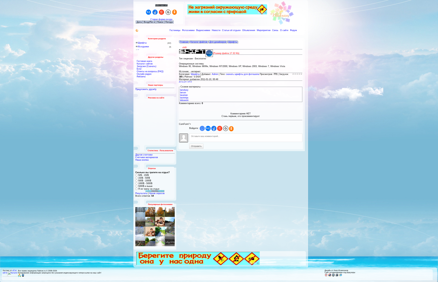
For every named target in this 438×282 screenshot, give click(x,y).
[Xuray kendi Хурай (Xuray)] (160, 231)
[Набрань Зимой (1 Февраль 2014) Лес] (140, 231)
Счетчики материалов (146, 157)
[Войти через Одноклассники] (174, 12)
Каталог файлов (198, 42)
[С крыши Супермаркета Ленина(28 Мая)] (160, 212)
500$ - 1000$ (144, 180)
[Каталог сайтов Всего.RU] (16, 276)
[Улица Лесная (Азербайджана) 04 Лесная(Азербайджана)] (170, 231)
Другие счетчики (143, 154)
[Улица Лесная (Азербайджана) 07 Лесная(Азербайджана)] (160, 241)
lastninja (184, 97)
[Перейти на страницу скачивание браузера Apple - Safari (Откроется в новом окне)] (336, 276)
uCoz (14, 270)
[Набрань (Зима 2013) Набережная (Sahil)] (170, 212)
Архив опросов (157, 193)
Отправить (196, 146)
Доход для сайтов (185, 82)
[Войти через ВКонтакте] (148, 12)
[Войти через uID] (202, 128)
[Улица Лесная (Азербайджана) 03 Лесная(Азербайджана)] (150, 212)
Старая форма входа (161, 19)
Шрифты (142, 42)
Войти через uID (161, 5)
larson (183, 92)
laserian (184, 95)
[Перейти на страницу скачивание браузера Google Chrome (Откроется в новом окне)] (333, 276)
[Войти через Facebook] (155, 12)
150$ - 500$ (144, 178)
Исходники (143, 46)
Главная (184, 42)
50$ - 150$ (143, 175)
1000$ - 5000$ (145, 183)
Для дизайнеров (217, 42)
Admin (215, 74)
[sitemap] (19, 276)
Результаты (141, 193)
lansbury (184, 90)
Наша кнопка (142, 160)
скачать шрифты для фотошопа (242, 74)
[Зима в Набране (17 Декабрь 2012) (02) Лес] (140, 212)
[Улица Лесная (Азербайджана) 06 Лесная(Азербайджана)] (170, 222)
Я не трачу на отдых (148, 189)
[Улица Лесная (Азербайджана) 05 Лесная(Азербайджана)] (150, 222)
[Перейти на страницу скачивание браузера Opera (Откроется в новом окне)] (326, 276)
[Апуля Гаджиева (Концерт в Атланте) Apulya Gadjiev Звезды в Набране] (150, 231)
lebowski (184, 100)
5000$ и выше (145, 186)
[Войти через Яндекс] (161, 12)
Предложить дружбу (146, 89)
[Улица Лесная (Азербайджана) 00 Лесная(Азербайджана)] (140, 222)
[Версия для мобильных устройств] (23, 276)
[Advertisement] (155, 121)
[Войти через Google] (168, 12)
